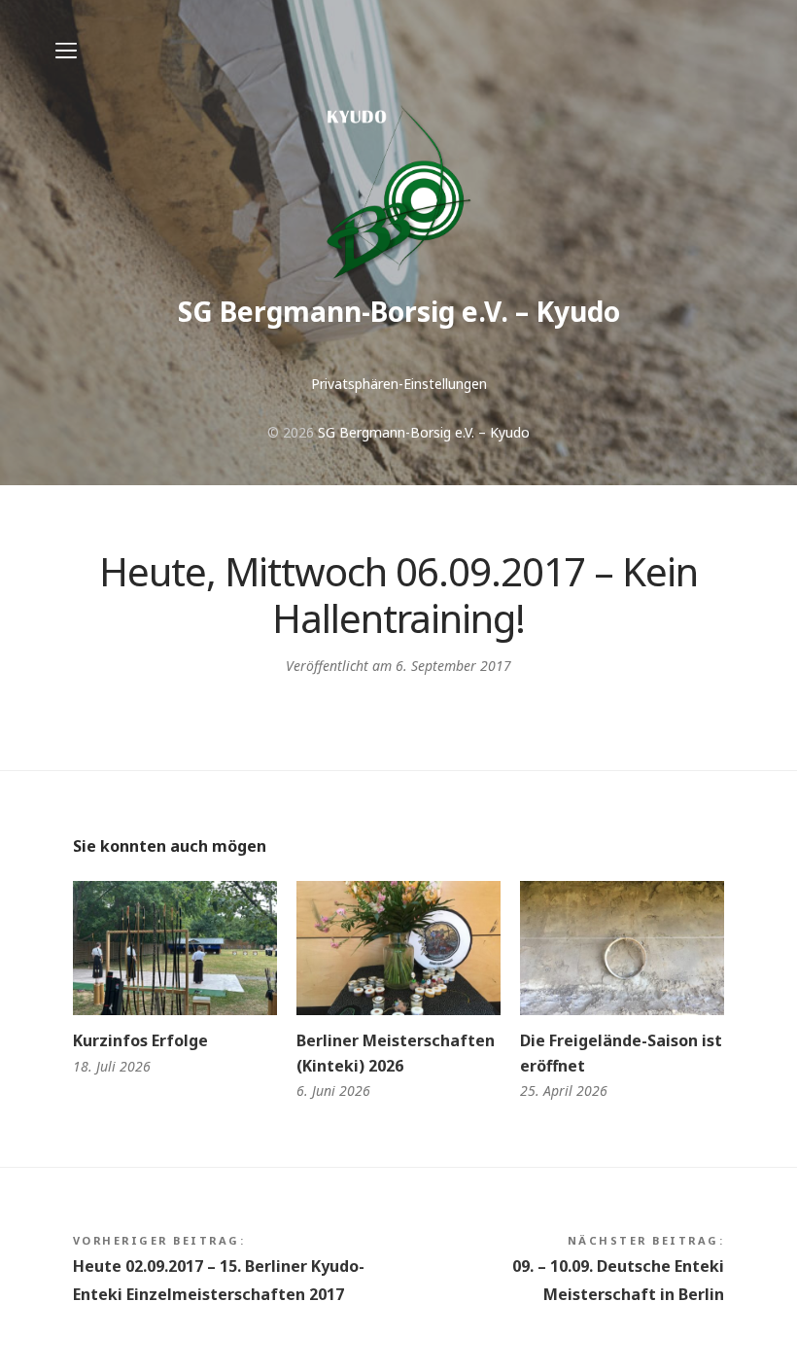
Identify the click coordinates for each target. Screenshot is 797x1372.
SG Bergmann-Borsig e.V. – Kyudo (399, 311)
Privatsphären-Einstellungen (399, 383)
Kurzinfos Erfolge (140, 1040)
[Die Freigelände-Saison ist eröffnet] (622, 948)
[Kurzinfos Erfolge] (175, 948)
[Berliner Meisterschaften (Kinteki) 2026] (398, 948)
